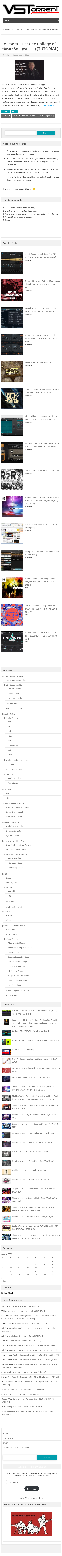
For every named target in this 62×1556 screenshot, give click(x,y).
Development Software (14, 803)
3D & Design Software (13, 676)
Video (14, 111)
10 (2, 1267)
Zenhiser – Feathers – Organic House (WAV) (30, 1170)
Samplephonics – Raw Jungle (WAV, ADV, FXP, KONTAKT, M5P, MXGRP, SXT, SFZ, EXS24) (42, 581)
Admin (8, 54)
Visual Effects (12, 995)
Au (9, 726)
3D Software (11, 703)
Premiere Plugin (14, 985)
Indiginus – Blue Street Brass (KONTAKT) (27, 1336)
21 (36, 1271)
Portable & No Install (13, 907)
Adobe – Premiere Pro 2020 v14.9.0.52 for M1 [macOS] (32, 1345)
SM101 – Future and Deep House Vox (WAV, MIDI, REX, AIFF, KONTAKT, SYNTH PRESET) (42, 608)
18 (11, 1271)
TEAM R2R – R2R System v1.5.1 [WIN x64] (42, 470)
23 (53, 1271)
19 (19, 1271)
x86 (7, 798)
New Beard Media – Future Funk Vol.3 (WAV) (30, 1151)
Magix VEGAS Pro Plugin (18, 975)
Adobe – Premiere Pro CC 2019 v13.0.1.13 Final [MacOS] (33, 1350)
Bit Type (7, 789)
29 (45, 1274)
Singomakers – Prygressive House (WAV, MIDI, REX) (33, 1216)
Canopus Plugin (14, 952)
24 (2, 1274)
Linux (8, 878)
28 (36, 1274)
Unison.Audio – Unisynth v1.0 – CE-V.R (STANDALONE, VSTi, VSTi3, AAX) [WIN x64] (41, 635)
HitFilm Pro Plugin (15, 971)
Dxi (9, 731)
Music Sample (13, 783)
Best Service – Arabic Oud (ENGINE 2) (25, 1340)
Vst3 (10, 754)
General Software (11, 822)
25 (11, 1274)
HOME (5, 1433)
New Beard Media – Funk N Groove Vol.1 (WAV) (32, 1142)
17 (2, 1271)
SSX (9, 740)
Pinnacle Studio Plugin (17, 980)
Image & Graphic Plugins (16, 854)
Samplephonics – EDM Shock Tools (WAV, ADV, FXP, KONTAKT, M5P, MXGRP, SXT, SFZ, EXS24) (42, 500)
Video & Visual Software (14, 925)
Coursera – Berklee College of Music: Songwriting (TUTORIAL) (29, 46)
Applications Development (17, 807)
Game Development (14, 812)
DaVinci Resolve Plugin (17, 961)
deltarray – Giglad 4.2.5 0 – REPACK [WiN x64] (27, 1372)
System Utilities (12, 835)
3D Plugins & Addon (14, 685)
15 (45, 1267)
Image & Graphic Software (15, 841)
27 (28, 1274)
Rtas (10, 736)
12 (19, 1267)
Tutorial (5, 111)
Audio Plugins (12, 718)
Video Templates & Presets (17, 990)
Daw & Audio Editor (14, 769)
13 (28, 1267)
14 (36, 1267)
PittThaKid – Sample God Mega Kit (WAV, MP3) (31, 1077)
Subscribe (31, 1488)
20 (28, 1271)
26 (19, 1274)
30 (53, 1274)
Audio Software (11, 714)
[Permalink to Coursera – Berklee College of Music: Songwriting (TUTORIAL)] (31, 81)
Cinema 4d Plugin (15, 693)
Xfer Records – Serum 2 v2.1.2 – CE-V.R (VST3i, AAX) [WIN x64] (33, 1377)
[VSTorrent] (31, 13)
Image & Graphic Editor (16, 849)
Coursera (6, 115)
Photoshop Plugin (15, 867)
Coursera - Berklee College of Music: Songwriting (33, 115)
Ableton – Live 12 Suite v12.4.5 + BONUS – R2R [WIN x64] (35, 1040)
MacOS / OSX (11, 882)
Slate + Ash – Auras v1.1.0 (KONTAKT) (25, 1306)
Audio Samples (14, 778)
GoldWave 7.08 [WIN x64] (23, 1049)
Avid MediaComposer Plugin (20, 947)
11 (11, 1267)
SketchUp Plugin (15, 698)
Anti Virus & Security (14, 826)
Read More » (48, 105)
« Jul (3, 1280)
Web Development (14, 816)
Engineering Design (14, 708)
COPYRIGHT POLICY (11, 1438)
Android (11, 891)
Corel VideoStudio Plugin (18, 957)
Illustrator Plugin (15, 863)
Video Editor (11, 934)
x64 (7, 793)
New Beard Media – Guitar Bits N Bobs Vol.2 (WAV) (33, 1161)
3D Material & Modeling (16, 680)
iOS (9, 896)
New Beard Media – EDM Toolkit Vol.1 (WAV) (30, 1179)
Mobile (9, 887)
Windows (10, 901)
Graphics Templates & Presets (18, 845)
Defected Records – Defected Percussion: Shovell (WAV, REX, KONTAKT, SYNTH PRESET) (42, 284)
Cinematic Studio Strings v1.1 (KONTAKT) (33, 1323)
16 (53, 1267)
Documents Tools (13, 831)
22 (45, 1271)
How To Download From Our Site (16, 1447)
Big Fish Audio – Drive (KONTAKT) (39, 362)
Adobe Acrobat (14, 858)
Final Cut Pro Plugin (16, 966)
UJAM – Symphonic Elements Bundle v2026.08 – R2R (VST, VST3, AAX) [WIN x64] (41, 338)
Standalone (13, 745)
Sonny (3, 1389)
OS (5, 874)
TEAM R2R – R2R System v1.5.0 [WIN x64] (27, 1389)
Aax (9, 721)
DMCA (5, 1443)
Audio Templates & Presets (17, 760)
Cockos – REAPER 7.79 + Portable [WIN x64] (30, 1031)
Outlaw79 (5, 1399)
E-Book (9, 915)
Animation (10, 929)
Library (11, 764)
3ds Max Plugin (14, 688)
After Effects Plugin (16, 943)
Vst (9, 750)
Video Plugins (12, 939)
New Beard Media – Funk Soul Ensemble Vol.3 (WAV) (34, 1133)
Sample (9, 774)
